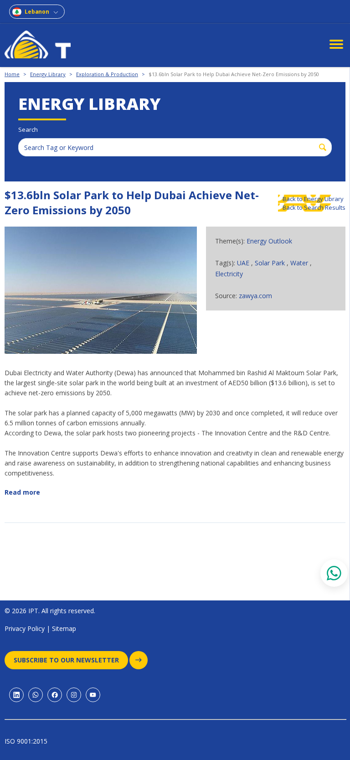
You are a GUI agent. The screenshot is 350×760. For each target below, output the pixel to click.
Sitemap (64, 628)
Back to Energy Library (313, 199)
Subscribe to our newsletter (66, 660)
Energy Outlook (269, 241)
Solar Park (271, 263)
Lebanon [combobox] (37, 12)
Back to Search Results (314, 207)
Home (12, 74)
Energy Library (48, 74)
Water (300, 263)
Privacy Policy (25, 628)
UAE (244, 263)
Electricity (229, 273)
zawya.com (255, 295)
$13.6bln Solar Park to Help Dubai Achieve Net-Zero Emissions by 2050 (234, 74)
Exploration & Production (107, 74)
